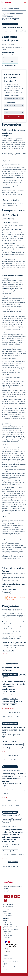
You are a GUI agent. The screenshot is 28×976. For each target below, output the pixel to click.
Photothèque (17, 819)
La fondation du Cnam (9, 910)
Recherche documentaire (10, 24)
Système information (7, 16)
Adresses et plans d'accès (10, 926)
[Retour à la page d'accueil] (6, 2)
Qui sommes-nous (8, 904)
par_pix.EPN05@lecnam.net (16, 577)
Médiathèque (7, 819)
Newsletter (6, 970)
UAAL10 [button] (5, 653)
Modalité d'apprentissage (11, 95)
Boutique (5, 928)
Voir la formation (13, 712)
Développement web (9, 31)
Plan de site (6, 937)
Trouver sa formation (13, 8)
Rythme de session (9, 102)
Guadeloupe (6, 592)
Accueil (4, 8)
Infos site (5, 955)
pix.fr (23, 142)
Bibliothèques (7, 931)
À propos (6, 918)
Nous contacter (7, 924)
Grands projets (7, 915)
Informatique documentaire (11, 815)
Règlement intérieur (8, 959)
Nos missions (7, 908)
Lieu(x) (6, 109)
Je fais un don (7, 913)
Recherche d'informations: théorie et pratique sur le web (14, 729)
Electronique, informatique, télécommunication (14, 10)
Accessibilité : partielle (9, 967)
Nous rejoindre (7, 922)
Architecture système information (10, 18)
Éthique (5, 678)
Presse (5, 920)
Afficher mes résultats (14, 117)
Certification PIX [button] (8, 651)
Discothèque (6, 822)
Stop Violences (7, 935)
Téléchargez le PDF (10, 65)
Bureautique (21, 31)
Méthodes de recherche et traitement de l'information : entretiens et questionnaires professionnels (14, 687)
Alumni (5, 911)
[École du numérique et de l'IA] (14, 598)
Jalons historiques (8, 906)
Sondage (22, 674)
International (6, 933)
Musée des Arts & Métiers (10, 930)
